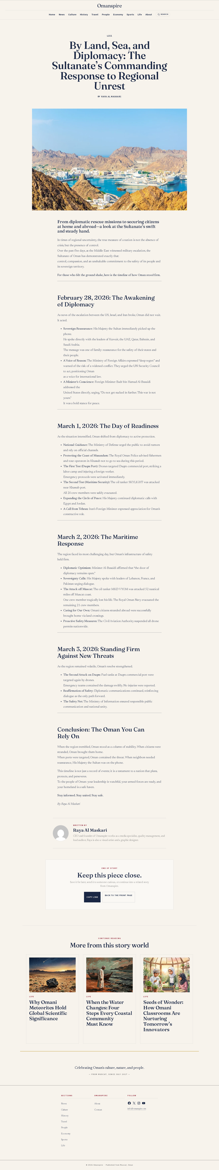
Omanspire (109, 5)
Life (140, 14)
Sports (130, 14)
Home (52, 14)
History (84, 14)
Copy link (92, 897)
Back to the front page (118, 895)
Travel (94, 14)
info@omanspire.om (137, 1109)
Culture (72, 14)
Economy (118, 14)
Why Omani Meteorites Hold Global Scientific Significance (48, 1010)
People (106, 14)
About (148, 14)
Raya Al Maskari (111, 96)
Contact (98, 1110)
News (62, 14)
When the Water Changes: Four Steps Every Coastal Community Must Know (109, 1013)
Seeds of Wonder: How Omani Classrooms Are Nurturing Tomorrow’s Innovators (163, 1016)
